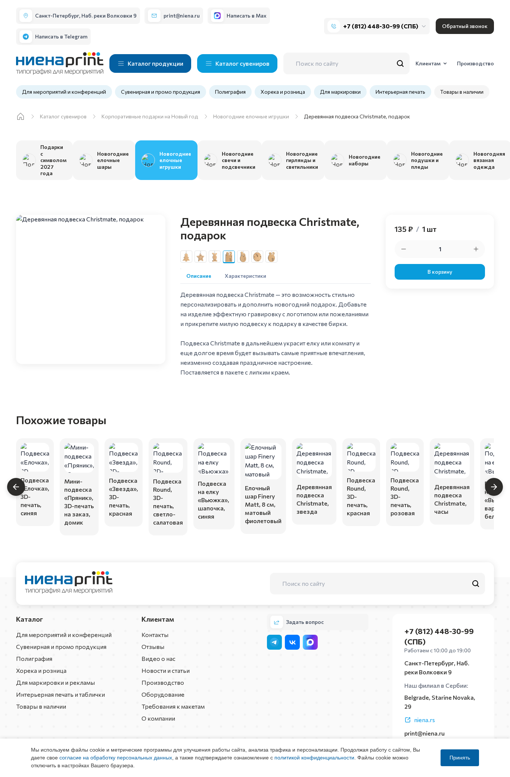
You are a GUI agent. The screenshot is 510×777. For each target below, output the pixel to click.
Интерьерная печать (400, 91)
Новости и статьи (166, 670)
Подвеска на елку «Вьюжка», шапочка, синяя (213, 500)
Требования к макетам (173, 706)
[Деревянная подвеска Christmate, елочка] (186, 256)
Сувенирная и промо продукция (160, 91)
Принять (460, 758)
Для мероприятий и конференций (64, 91)
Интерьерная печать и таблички (60, 694)
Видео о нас (158, 658)
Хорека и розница (283, 91)
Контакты (155, 634)
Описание (198, 276)
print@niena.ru (424, 733)
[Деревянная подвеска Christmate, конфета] (215, 256)
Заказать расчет (35, 513)
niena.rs (424, 719)
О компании (158, 718)
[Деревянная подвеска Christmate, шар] (271, 256)
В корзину (439, 271)
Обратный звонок (465, 26)
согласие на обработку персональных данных (115, 758)
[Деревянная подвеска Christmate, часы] (257, 256)
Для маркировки (340, 91)
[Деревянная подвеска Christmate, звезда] (200, 256)
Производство (163, 682)
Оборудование (163, 694)
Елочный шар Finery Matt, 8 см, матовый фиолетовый (263, 504)
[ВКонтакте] (292, 642)
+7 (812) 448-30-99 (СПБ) (380, 25)
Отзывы (153, 646)
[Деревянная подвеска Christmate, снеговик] (243, 256)
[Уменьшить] (403, 249)
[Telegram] (274, 642)
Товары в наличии (461, 91)
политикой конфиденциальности (314, 758)
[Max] (310, 642)
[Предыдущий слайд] (16, 487)
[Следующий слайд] (494, 487)
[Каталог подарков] (20, 116)
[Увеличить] (476, 249)
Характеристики (245, 276)
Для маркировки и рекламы (55, 682)
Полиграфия (230, 91)
